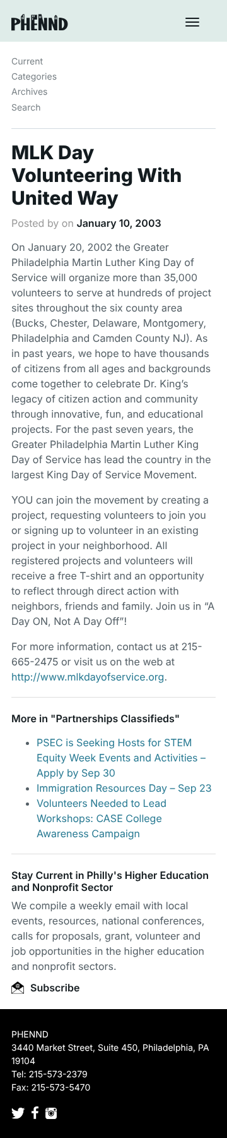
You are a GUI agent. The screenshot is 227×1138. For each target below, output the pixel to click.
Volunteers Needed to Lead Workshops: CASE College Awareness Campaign (101, 818)
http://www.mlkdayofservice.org (87, 676)
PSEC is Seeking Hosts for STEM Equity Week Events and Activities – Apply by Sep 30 (121, 757)
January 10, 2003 (118, 223)
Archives (29, 92)
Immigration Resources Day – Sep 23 (124, 788)
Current (27, 61)
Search (25, 107)
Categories (34, 76)
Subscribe (53, 987)
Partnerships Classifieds (114, 718)
